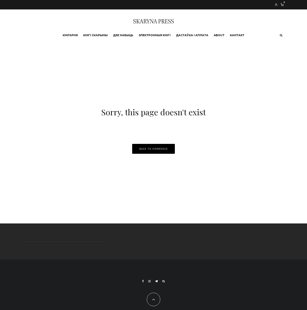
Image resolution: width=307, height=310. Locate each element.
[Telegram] (156, 281)
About (219, 35)
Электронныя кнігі (155, 35)
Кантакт (237, 35)
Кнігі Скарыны (95, 35)
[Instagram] (149, 281)
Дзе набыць (123, 35)
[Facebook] (143, 281)
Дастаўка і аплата (192, 35)
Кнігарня (70, 35)
